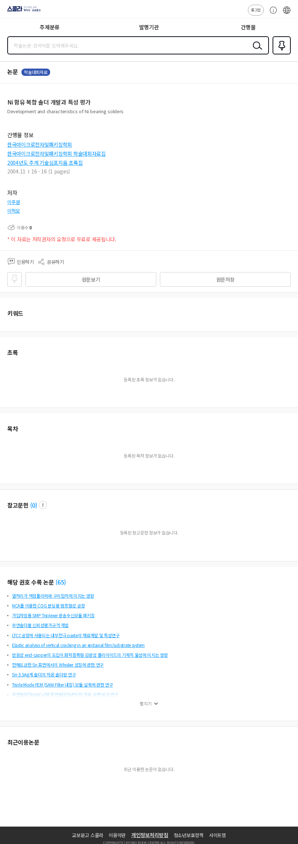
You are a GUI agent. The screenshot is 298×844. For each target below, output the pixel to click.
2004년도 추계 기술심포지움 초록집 (44, 162)
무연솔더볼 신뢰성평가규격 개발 (40, 625)
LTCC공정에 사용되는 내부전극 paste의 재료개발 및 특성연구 (66, 635)
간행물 (248, 27)
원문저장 (225, 279)
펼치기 (146, 703)
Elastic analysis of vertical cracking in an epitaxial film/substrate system (78, 645)
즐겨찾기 (280, 53)
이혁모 (13, 210)
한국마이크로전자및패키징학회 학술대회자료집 (56, 153)
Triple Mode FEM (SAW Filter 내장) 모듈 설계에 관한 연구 (62, 684)
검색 (256, 51)
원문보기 (91, 279)
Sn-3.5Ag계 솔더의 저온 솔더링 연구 (44, 674)
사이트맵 (217, 835)
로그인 (256, 9)
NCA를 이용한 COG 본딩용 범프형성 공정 (48, 605)
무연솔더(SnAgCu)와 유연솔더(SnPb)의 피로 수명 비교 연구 (65, 694)
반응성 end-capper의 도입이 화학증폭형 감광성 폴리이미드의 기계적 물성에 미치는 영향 (90, 655)
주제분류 (50, 27)
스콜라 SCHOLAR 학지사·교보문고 (22, 11)
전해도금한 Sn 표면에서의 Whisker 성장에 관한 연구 (58, 664)
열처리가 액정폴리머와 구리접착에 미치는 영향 (53, 596)
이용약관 (117, 835)
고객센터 (271, 13)
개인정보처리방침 (149, 835)
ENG (287, 13)
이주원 (13, 201)
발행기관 (149, 27)
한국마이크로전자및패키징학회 (39, 144)
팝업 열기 (43, 505)
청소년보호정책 (189, 835)
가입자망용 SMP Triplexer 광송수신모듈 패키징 (53, 615)
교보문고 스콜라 (87, 835)
